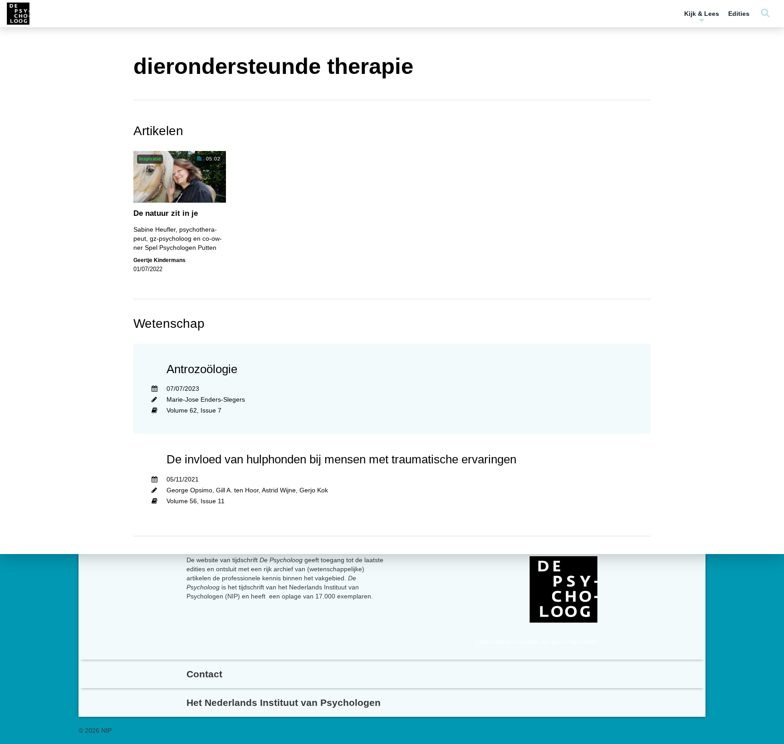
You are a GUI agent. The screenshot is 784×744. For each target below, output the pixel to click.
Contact (204, 674)
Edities (739, 13)
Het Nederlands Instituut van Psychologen (283, 702)
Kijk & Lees (701, 13)
